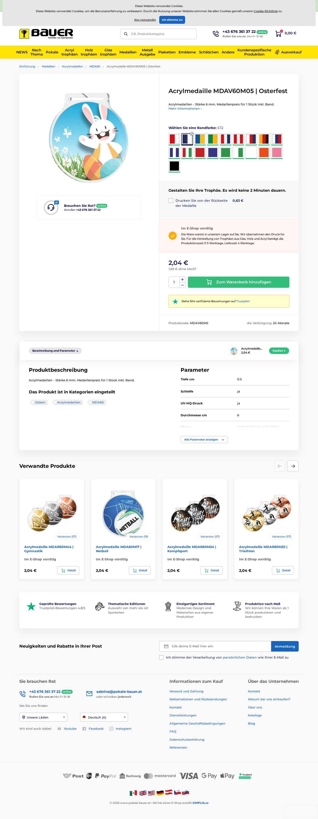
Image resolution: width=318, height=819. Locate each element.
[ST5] (225, 139)
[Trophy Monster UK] (142, 793)
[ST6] (238, 139)
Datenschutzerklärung (186, 739)
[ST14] (225, 153)
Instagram (124, 728)
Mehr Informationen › (185, 108)
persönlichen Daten (240, 657)
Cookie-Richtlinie (266, 11)
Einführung (27, 66)
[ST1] (174, 139)
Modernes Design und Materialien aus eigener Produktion (194, 612)
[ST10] (174, 153)
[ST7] (251, 139)
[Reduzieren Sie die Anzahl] (182, 285)
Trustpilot (243, 301)
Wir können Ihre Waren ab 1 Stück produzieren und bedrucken (267, 612)
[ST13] (213, 153)
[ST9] (277, 139)
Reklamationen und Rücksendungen (198, 699)
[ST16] (251, 153)
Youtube (70, 728)
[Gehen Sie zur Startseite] (46, 34)
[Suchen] (126, 34)
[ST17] (264, 153)
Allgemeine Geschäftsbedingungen (197, 723)
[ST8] (264, 139)
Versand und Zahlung (186, 691)
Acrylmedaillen (72, 66)
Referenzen (178, 747)
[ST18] (277, 153)
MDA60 (95, 66)
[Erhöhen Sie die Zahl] (182, 279)
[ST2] (187, 139)
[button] (204, 439)
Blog (251, 723)
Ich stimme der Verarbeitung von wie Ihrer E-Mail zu (227, 657)
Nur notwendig (145, 19)
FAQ (172, 731)
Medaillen (48, 66)
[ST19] (174, 166)
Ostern (40, 402)
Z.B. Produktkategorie (147, 34)
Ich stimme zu (172, 19)
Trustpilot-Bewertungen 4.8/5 (62, 608)
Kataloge (255, 715)
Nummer (174, 282)
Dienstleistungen (182, 715)
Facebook (96, 728)
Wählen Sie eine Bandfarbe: (196, 128)
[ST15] (238, 153)
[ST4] (213, 139)
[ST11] (187, 153)
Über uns (255, 707)
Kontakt (175, 707)
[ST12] (200, 153)
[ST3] (200, 139)
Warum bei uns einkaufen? (269, 699)
